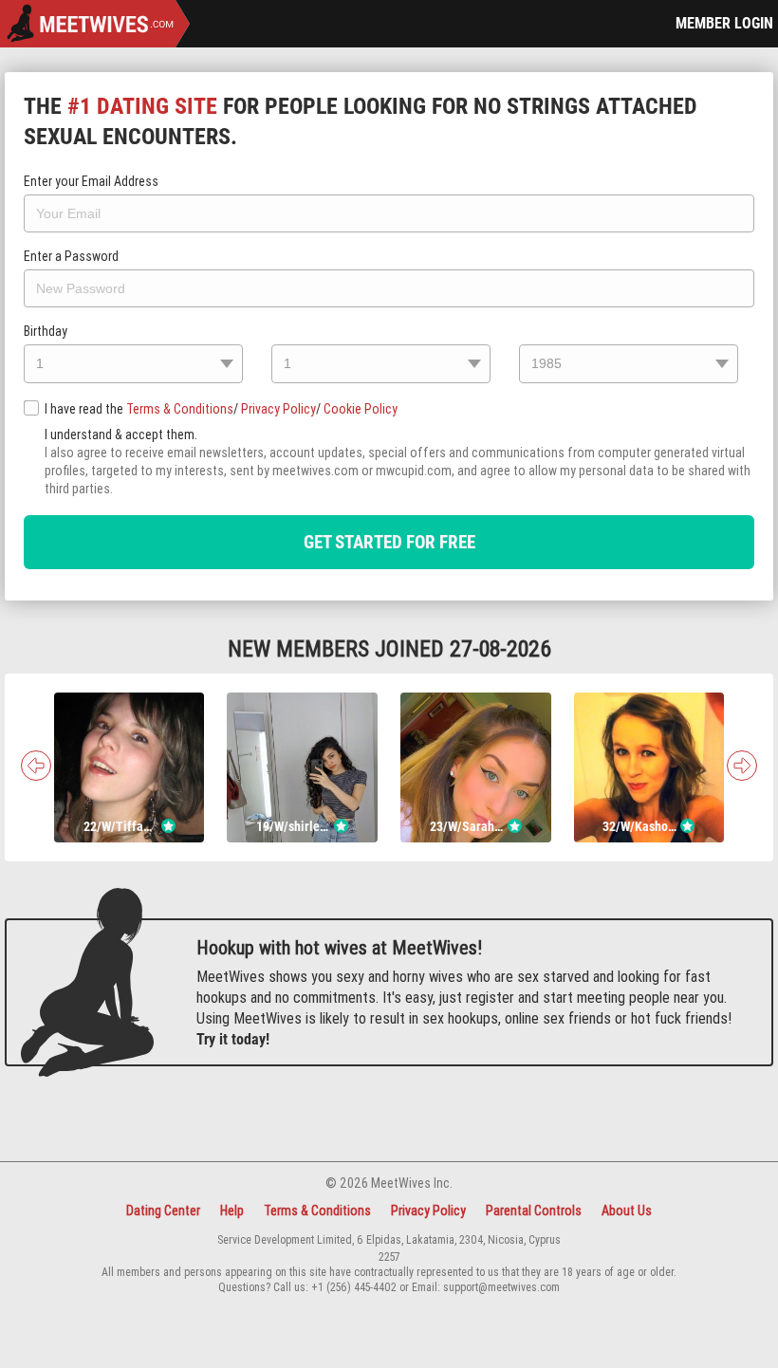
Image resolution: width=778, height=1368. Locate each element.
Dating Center (163, 1210)
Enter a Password (71, 256)
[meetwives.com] (95, 25)
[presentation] (36, 765)
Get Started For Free (389, 542)
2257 (389, 1256)
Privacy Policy (278, 408)
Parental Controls (534, 1210)
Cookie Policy (361, 408)
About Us (627, 1210)
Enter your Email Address (91, 181)
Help (232, 1210)
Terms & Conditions (179, 408)
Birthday (45, 331)
